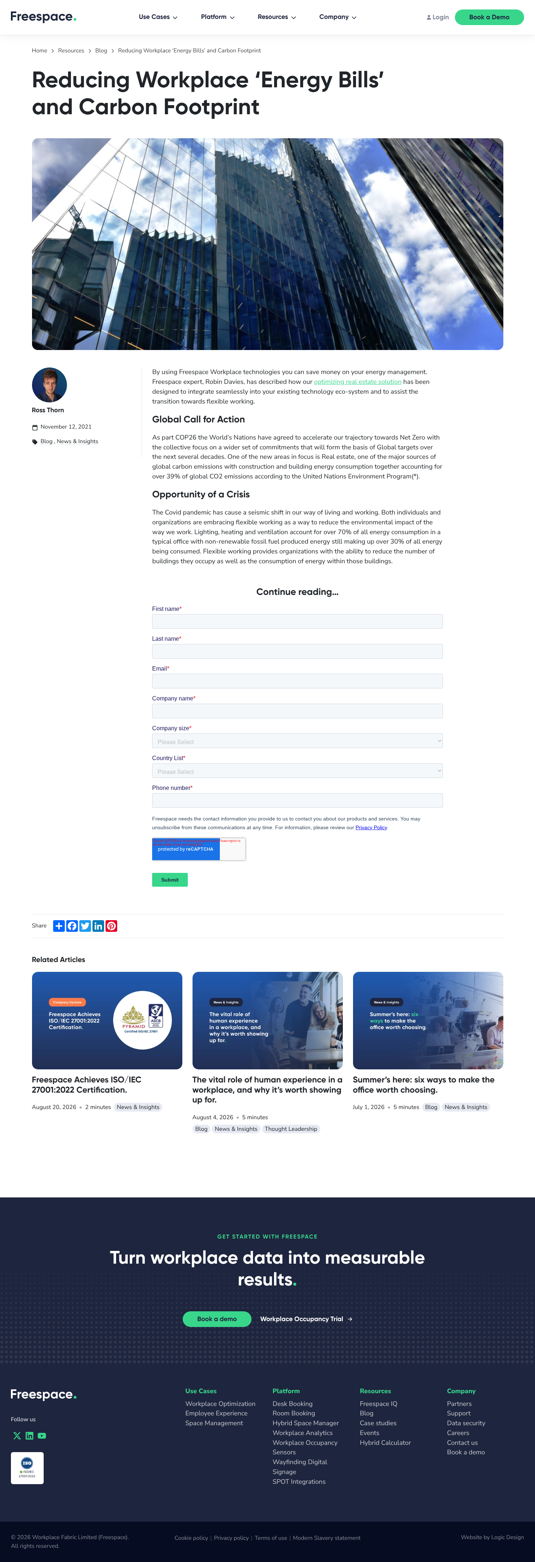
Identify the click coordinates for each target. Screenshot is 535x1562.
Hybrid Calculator (385, 1443)
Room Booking (294, 1413)
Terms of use (271, 1538)
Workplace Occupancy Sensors (305, 1448)
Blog (47, 441)
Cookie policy (191, 1538)
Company (334, 17)
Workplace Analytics (303, 1433)
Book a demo (217, 1319)
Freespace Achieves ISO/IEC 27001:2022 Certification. (87, 1085)
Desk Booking (293, 1404)
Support (459, 1413)
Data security (466, 1423)
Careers (458, 1433)
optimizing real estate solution (358, 382)
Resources (273, 17)
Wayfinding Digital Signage (300, 1467)
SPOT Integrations (299, 1482)
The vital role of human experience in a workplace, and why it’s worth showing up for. (268, 1090)
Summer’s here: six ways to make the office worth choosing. (424, 1085)
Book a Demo (489, 17)
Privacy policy (231, 1538)
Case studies (378, 1423)
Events (370, 1433)
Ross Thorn (48, 410)
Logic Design (507, 1537)
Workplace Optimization (220, 1404)
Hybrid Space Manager (306, 1423)
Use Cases (154, 17)
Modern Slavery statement (326, 1538)
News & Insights (77, 441)
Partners (459, 1404)
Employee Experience (216, 1413)
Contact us (462, 1443)
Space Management (214, 1423)
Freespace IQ (379, 1404)
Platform (213, 17)
